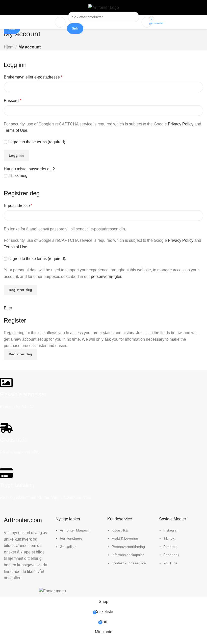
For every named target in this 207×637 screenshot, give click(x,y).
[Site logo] (103, 7)
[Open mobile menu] (60, 22)
